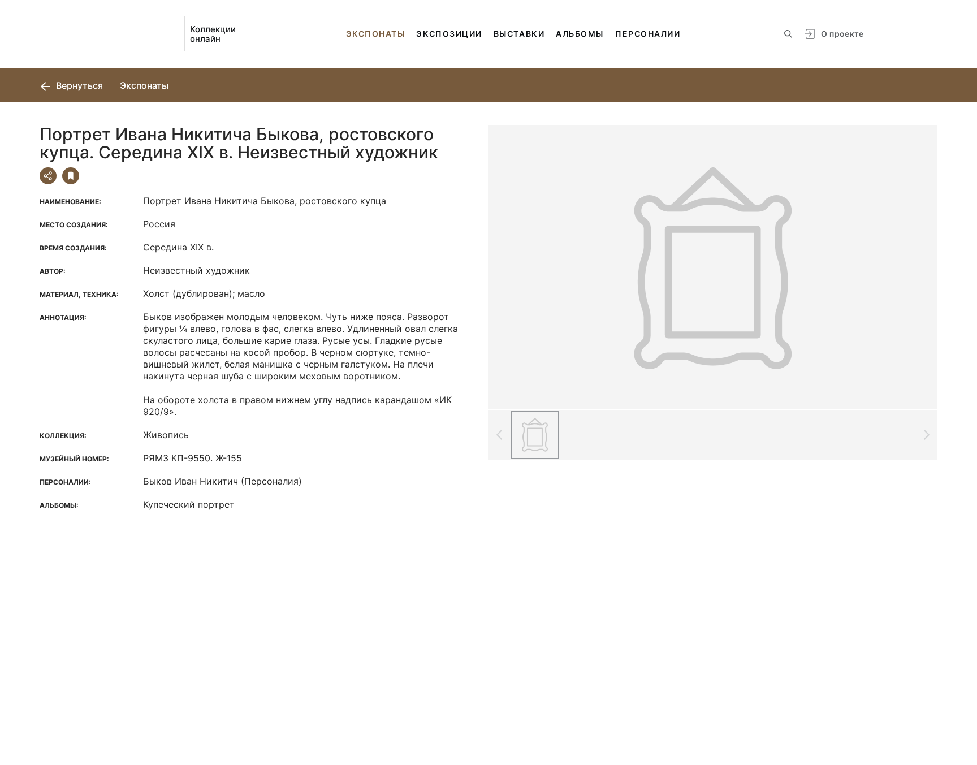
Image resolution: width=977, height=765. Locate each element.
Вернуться (78, 85)
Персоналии (647, 33)
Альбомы (580, 33)
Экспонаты (375, 33)
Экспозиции (449, 33)
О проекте (842, 33)
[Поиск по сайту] (788, 34)
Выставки (519, 33)
